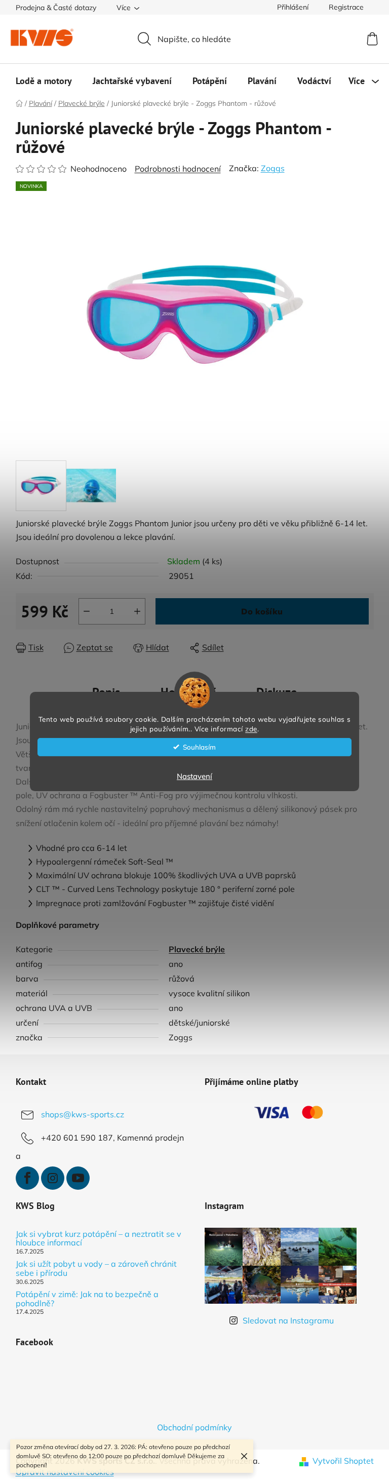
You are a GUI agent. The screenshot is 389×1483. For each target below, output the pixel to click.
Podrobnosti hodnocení (178, 169)
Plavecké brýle (197, 949)
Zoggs (273, 168)
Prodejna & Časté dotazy (56, 7)
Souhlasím (199, 747)
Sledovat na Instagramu (288, 1320)
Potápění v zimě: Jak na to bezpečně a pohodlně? (87, 1299)
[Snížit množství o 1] (86, 611)
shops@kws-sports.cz (82, 1114)
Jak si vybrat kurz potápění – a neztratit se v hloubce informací (98, 1238)
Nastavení (194, 776)
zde (251, 728)
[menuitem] (44, 81)
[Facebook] (27, 1178)
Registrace (346, 7)
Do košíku (262, 611)
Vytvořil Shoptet (343, 1461)
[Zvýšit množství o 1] (137, 611)
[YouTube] (78, 1178)
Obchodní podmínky (194, 1427)
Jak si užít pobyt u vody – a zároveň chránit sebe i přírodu (96, 1268)
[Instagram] (52, 1178)
